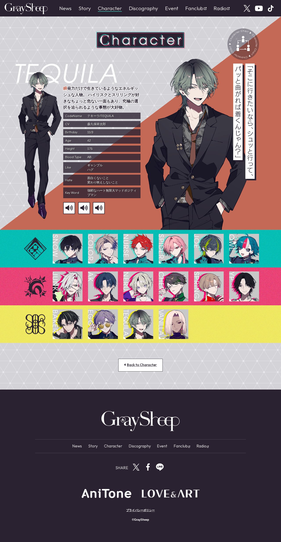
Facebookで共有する (148, 467)
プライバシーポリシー (140, 510)
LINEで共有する (160, 467)
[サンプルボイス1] (69, 208)
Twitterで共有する (136, 467)
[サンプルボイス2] (84, 208)
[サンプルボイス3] (99, 208)
